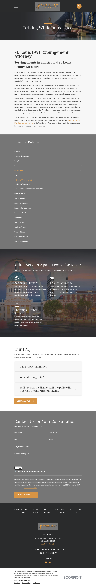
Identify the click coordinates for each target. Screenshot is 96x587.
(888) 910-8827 (48, 553)
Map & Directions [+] (48, 544)
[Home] (47, 6)
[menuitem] (48, 151)
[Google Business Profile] (50, 562)
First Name (18, 432)
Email (51, 439)
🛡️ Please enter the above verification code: (29, 471)
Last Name (53, 432)
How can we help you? (22, 454)
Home (16, 509)
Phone (16, 439)
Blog (71, 509)
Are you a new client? (21, 447)
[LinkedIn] (46, 562)
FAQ (56, 509)
